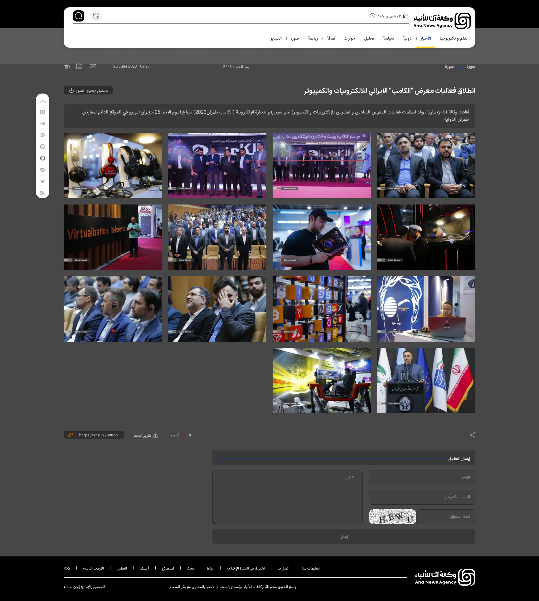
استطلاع (168, 568)
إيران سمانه (72, 587)
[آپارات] (42, 134)
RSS (67, 568)
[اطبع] (67, 66)
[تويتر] (42, 181)
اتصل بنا (283, 568)
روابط (210, 568)
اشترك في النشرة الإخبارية (246, 568)
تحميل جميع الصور (91, 90)
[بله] (42, 169)
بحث (190, 568)
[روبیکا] (42, 158)
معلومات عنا (311, 568)
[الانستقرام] (42, 111)
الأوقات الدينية (93, 568)
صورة (470, 66)
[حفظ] (79, 66)
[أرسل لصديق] (92, 66)
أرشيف (144, 568)
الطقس (122, 568)
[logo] (442, 21)
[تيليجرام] (42, 123)
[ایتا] (42, 146)
